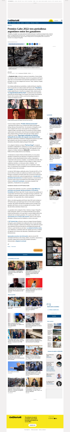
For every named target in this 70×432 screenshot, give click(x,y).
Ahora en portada (11, 294)
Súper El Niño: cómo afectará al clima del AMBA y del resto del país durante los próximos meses (50, 344)
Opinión (22, 22)
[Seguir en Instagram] (53, 418)
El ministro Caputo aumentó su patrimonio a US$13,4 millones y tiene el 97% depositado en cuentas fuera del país (34, 325)
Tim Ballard (34, 1)
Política (9, 22)
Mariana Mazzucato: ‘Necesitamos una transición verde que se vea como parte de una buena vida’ (50, 338)
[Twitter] (35, 44)
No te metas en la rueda (13, 371)
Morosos (23, 1)
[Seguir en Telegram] (51, 418)
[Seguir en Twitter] (49, 418)
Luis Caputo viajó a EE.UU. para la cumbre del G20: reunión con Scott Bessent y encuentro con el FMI (16, 341)
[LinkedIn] (37, 44)
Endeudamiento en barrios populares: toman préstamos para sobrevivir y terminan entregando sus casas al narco (15, 389)
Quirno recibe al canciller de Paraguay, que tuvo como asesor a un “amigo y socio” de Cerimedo (33, 357)
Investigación (27, 22)
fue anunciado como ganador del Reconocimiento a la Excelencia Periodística (24, 190)
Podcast (37, 22)
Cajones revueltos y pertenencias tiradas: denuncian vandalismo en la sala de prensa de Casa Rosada (34, 341)
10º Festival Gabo (13, 221)
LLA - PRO (52, 1)
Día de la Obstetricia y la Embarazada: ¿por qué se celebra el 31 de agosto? (54, 198)
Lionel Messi (15, 1)
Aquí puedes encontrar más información (18, 236)
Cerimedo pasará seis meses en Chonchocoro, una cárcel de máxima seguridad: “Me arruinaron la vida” (16, 289)
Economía (14, 22)
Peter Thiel (26, 1)
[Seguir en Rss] (56, 418)
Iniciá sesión (56, 20)
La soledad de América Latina (34, 228)
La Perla (37, 1)
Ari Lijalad (39, 1)
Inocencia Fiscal (56, 1)
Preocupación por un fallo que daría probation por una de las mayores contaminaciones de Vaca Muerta (50, 326)
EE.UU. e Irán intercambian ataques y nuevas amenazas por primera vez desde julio (54, 184)
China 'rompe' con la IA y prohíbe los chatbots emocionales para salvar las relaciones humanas (34, 289)
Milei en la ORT (19, 1)
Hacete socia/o (51, 20)
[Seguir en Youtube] (55, 418)
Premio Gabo (13, 246)
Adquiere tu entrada (21, 241)
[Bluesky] (32, 44)
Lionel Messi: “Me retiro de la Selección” (14, 307)
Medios (9, 246)
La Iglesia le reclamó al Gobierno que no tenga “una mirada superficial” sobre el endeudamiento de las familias (16, 357)
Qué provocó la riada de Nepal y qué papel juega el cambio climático (50, 332)
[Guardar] (39, 44)
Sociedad (18, 22)
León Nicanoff (10, 392)
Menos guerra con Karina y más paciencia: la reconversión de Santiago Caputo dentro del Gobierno (33, 272)
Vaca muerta (49, 1)
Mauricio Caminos (29, 359)
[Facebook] (30, 44)
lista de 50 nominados (18, 181)
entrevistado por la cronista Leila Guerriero (18, 216)
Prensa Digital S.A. (27, 429)
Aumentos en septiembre (44, 1)
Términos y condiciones (42, 429)
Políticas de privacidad (34, 429)
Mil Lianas (32, 22)
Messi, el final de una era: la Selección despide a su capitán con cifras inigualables (16, 324)
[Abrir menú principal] (61, 20)
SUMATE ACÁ (32, 425)
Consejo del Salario (30, 1)
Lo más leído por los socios (13, 258)
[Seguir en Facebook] (50, 418)
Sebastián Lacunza (11, 274)
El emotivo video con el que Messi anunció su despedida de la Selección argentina (33, 308)
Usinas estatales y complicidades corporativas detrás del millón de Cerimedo (15, 272)
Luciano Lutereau (61, 1)
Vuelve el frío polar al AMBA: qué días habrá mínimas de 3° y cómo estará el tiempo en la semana (33, 373)
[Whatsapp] (27, 44)
